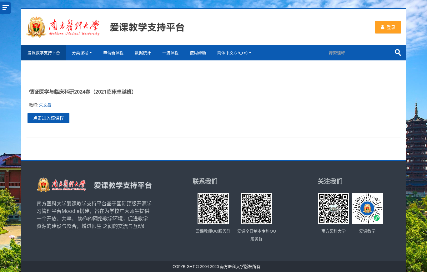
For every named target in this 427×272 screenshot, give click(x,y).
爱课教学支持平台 (44, 52)
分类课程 (80, 52)
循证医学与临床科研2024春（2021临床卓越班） (83, 91)
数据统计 (143, 52)
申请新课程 (113, 52)
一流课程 (170, 52)
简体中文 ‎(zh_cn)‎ (232, 52)
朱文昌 (45, 105)
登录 (391, 27)
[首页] (105, 26)
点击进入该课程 (48, 118)
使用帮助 (198, 52)
